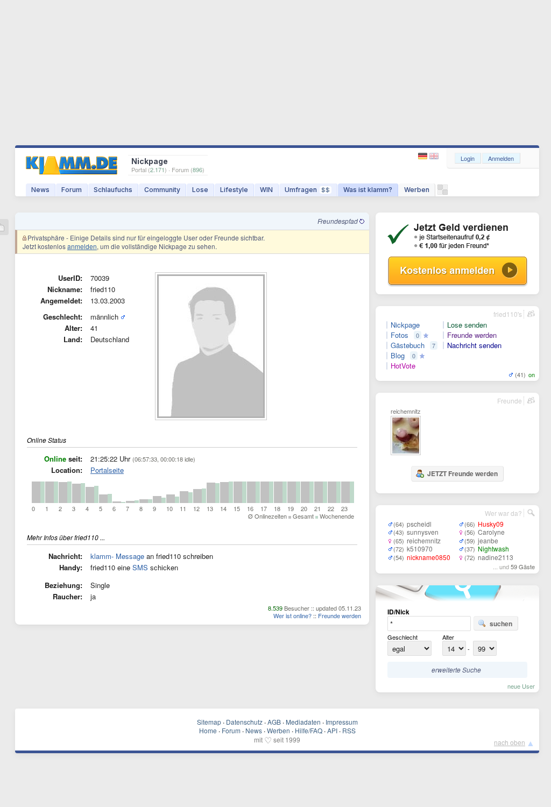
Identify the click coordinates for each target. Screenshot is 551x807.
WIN (266, 190)
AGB (274, 721)
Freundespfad (338, 220)
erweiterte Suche (456, 669)
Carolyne (491, 531)
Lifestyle (234, 190)
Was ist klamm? (367, 190)
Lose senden (467, 325)
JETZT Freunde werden (462, 473)
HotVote (403, 366)
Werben (416, 190)
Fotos (399, 335)
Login (468, 158)
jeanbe (488, 540)
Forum (71, 190)
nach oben (509, 742)
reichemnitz (424, 540)
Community (162, 190)
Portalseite (107, 470)
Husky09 (491, 523)
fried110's (507, 313)
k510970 (420, 548)
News (40, 190)
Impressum (342, 721)
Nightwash (493, 548)
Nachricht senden (474, 345)
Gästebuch (408, 345)
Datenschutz (244, 721)
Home (208, 730)
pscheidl (419, 523)
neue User (521, 686)
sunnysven (423, 531)
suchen (501, 623)
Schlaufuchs (113, 190)
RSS (349, 730)
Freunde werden (339, 615)
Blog (398, 355)
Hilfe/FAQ (308, 730)
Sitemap (209, 721)
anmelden (82, 246)
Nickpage (405, 325)
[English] (434, 156)
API (332, 730)
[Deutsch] (423, 156)
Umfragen (307, 190)
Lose (200, 190)
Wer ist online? (292, 615)
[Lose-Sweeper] (442, 192)
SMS (140, 567)
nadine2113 (495, 557)
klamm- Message (117, 556)
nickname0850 (428, 557)
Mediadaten (303, 721)
